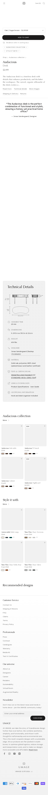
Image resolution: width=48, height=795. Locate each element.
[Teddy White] (2, 570)
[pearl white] (2, 537)
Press (5, 637)
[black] (10, 453)
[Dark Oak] (30, 488)
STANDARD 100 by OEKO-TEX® (23, 378)
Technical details (20, 89)
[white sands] (30, 537)
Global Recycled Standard (21, 375)
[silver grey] (26, 570)
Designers (7, 673)
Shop (5, 57)
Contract (6, 641)
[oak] (2, 453)
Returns (23, 94)
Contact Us (7, 605)
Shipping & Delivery (10, 94)
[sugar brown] (26, 537)
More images (34, 89)
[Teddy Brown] (6, 570)
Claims (5, 616)
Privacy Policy (8, 624)
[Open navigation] (4, 3)
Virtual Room (8, 688)
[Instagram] (9, 753)
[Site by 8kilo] (32, 772)
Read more (7, 89)
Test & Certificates (10, 656)
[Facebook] (4, 753)
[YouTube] (14, 753)
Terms (5, 620)
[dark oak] (6, 453)
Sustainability (8, 684)
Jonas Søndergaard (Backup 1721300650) (22, 353)
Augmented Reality (10, 692)
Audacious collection (17, 57)
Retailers (6, 680)
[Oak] (26, 488)
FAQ (4, 613)
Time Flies (34, 532)
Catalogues (7, 645)
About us (6, 669)
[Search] (44, 3)
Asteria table (10, 532)
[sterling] (34, 537)
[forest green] (10, 537)
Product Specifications (20, 387)
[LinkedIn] (19, 753)
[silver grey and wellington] (30, 570)
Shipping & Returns (10, 609)
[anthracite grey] (6, 537)
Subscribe (37, 718)
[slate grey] (34, 570)
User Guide (34, 387)
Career (5, 677)
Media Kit (6, 652)
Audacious (8, 448)
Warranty (6, 648)
